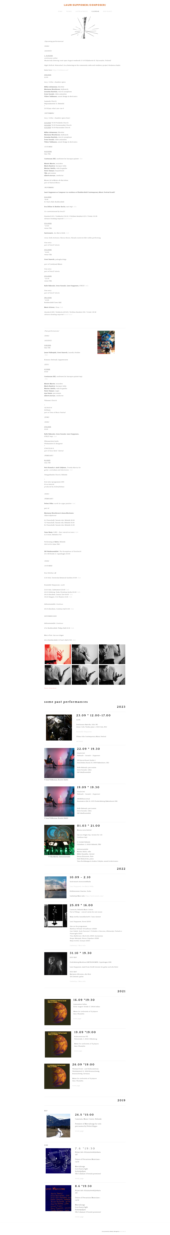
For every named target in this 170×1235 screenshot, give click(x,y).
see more (79, 741)
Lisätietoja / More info (78, 945)
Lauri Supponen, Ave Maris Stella (81, 886)
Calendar (95, 11)
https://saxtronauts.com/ (95, 896)
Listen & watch (82, 11)
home (60, 11)
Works (69, 11)
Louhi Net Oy (123, 1231)
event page (77, 1018)
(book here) (68, 218)
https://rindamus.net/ (61, 70)
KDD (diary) (107, 11)
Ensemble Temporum (84, 732)
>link (81, 159)
